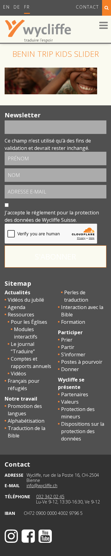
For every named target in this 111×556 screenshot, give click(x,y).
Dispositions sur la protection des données (82, 431)
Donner (70, 369)
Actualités (17, 292)
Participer (70, 332)
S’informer (73, 354)
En (6, 7)
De (17, 7)
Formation (73, 322)
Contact (87, 7)
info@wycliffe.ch (42, 485)
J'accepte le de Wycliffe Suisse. (52, 216)
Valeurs (70, 401)
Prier (66, 339)
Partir (67, 347)
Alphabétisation (26, 420)
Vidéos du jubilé (26, 299)
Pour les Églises (29, 322)
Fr (27, 7)
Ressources (21, 314)
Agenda (16, 307)
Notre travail (21, 398)
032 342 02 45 (50, 496)
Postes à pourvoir (81, 361)
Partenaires (74, 394)
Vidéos (18, 373)
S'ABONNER (55, 256)
